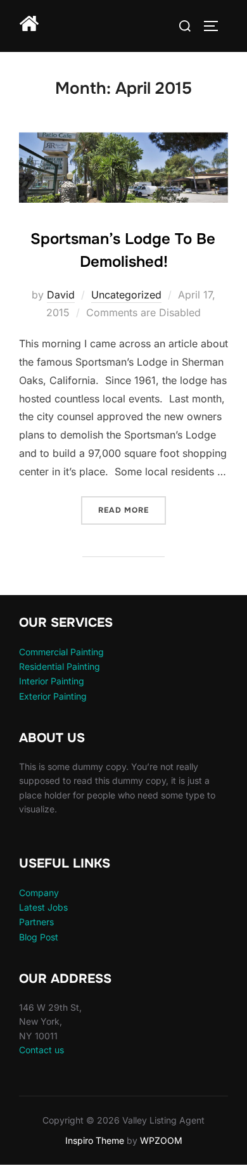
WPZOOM (161, 1140)
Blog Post (38, 937)
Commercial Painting (61, 651)
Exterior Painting (53, 696)
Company (39, 892)
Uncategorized (126, 294)
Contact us (41, 1049)
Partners (36, 921)
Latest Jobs (43, 907)
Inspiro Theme (94, 1140)
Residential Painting (59, 666)
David (61, 294)
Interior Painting (51, 681)
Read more (132, 509)
